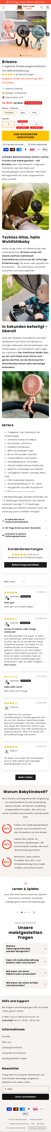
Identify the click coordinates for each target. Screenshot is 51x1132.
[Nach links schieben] (3, 34)
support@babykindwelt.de (24, 1016)
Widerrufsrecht (36, 1119)
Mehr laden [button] (25, 777)
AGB (32, 1124)
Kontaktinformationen (16, 1128)
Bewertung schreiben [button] (25, 564)
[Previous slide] (17, 912)
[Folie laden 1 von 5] (20, 55)
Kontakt (6, 1036)
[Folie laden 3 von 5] (25, 55)
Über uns (6, 1042)
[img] (10, 592)
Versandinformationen (14, 1053)
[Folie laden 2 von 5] (23, 55)
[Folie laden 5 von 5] (30, 55)
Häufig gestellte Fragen (14, 1058)
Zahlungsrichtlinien (12, 1047)
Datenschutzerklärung (19, 1124)
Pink (34, 112)
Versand (40, 1124)
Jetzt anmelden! (25, 1096)
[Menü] (3, 7)
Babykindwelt (21, 1119)
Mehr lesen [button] (10, 664)
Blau (23, 112)
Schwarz (9, 112)
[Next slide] (34, 912)
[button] (42, 7)
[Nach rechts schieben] (48, 34)
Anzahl (5, 118)
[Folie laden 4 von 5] (28, 55)
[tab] (22, 912)
